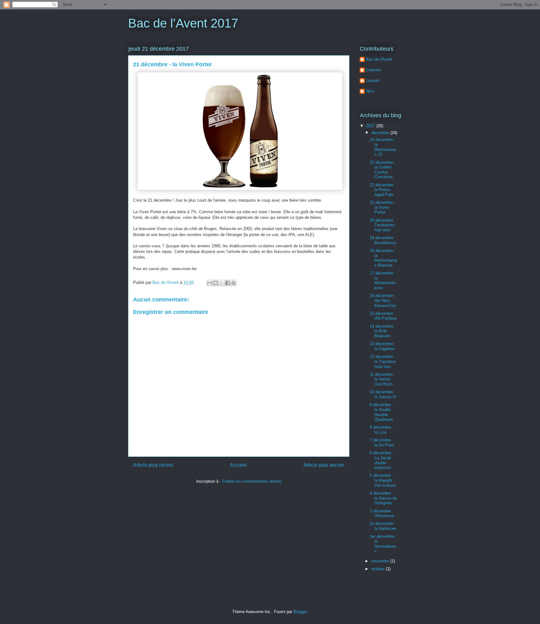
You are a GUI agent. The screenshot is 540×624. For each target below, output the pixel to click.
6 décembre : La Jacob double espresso (381, 460)
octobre (378, 568)
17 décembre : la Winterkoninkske (383, 280)
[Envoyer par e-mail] (210, 283)
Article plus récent (153, 465)
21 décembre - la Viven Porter (383, 207)
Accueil (238, 465)
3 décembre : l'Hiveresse (382, 513)
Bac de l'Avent (379, 59)
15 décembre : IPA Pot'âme (383, 316)
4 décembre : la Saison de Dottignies (383, 498)
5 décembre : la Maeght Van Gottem (383, 480)
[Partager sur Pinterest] (233, 283)
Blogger (300, 611)
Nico (370, 91)
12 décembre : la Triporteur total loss (383, 361)
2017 (371, 125)
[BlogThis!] (215, 283)
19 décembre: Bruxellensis (383, 240)
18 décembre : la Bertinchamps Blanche (383, 258)
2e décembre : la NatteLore (383, 526)
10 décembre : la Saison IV (383, 394)
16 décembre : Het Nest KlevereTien (383, 300)
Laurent (372, 80)
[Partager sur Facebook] (227, 283)
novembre (380, 561)
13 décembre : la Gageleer (383, 346)
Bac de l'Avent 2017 (183, 23)
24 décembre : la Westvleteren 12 (383, 147)
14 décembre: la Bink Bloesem (382, 331)
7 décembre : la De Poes (382, 442)
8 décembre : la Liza (381, 430)
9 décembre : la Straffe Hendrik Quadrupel (381, 412)
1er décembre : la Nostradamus (383, 543)
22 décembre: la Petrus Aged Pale (382, 190)
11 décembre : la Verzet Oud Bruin (382, 379)
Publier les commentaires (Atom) (252, 481)
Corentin (373, 70)
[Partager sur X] (221, 283)
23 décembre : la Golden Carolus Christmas (383, 169)
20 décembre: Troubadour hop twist (382, 225)
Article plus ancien (323, 465)
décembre (380, 132)
